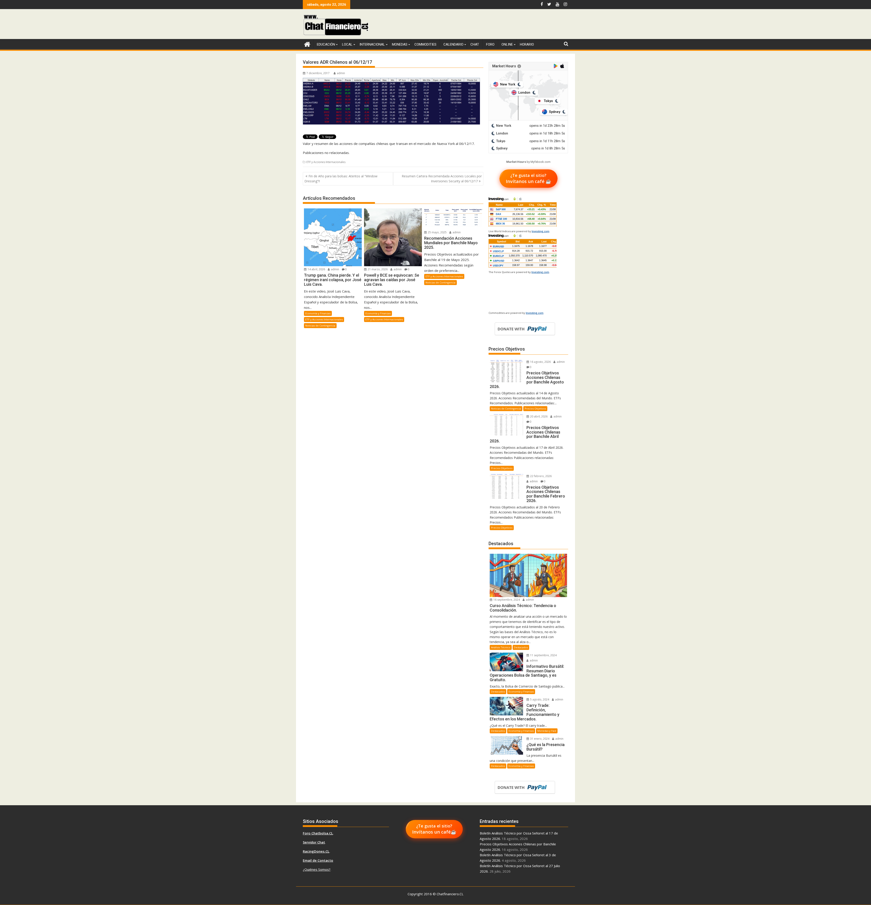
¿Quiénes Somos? (316, 869)
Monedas (399, 44)
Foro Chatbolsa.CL (318, 833)
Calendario (453, 44)
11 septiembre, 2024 (543, 655)
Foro (490, 44)
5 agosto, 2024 (539, 699)
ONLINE (507, 44)
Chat (474, 44)
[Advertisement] (485, 25)
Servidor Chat (314, 842)
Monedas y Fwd (546, 730)
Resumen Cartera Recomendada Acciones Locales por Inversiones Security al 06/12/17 (442, 178)
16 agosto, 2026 (540, 362)
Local (347, 44)
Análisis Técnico (500, 647)
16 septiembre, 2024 (506, 600)
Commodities (425, 44)
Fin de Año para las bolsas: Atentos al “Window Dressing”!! (340, 178)
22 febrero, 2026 (540, 476)
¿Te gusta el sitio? (528, 178)
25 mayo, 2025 (437, 232)
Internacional (372, 44)
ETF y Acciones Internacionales (325, 162)
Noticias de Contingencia (320, 325)
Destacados (521, 647)
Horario (527, 44)
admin (341, 73)
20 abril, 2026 (538, 416)
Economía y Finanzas (317, 313)
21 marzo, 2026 (377, 269)
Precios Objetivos (535, 408)
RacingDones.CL (316, 851)
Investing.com (540, 231)
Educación (326, 44)
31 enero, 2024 (539, 739)
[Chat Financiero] (307, 43)
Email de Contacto (318, 860)
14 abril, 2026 (316, 269)
